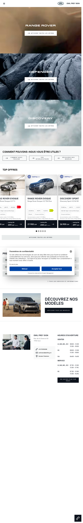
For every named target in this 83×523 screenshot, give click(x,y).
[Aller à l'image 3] (40, 231)
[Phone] (77, 518)
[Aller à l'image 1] (36, 231)
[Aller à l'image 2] (38, 231)
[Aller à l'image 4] (42, 231)
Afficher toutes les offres (42, 33)
